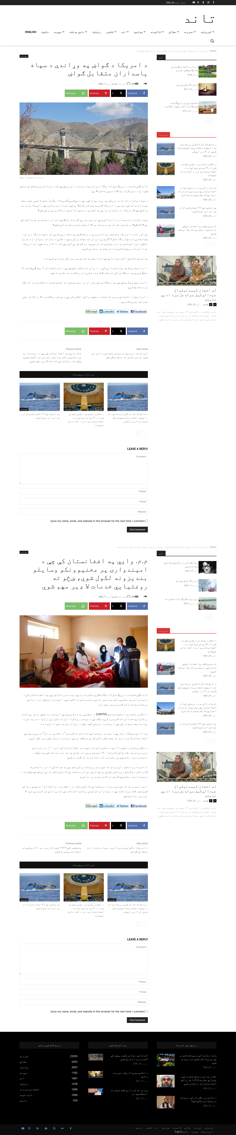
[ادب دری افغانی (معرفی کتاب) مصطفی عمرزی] (207, 71)
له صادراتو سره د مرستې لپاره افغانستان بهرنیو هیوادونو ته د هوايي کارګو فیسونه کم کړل (197, 191)
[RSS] (37, 1128)
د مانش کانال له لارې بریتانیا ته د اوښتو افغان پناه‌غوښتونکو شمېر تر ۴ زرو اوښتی (128, 418)
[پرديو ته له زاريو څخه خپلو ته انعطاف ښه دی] (95, 1091)
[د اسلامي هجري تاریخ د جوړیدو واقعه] (95, 1074)
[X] (198, 3)
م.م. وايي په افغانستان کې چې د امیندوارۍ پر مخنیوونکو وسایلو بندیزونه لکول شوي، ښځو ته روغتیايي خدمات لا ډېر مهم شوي (52, 357)
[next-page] (138, 433)
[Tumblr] (203, 3)
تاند (114, 83)
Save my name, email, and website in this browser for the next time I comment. (97, 520)
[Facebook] (213, 3)
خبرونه (204, 50)
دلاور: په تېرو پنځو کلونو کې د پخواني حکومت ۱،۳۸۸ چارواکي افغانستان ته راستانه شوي (198, 1080)
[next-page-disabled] (208, 244)
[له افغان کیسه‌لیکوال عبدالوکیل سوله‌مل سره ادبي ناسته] (186, 271)
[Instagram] (208, 3)
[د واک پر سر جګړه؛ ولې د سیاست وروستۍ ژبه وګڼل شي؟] (166, 1102)
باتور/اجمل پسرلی (187, 84)
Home (213, 50)
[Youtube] (194, 3)
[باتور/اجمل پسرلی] (207, 89)
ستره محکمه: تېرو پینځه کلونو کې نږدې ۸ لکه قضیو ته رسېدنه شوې (198, 1059)
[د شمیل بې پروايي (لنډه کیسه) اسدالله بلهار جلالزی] (207, 107)
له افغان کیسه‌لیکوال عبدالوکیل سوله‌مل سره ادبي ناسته (188, 295)
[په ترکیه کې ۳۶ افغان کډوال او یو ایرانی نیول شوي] (40, 397)
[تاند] (129, 83)
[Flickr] (62, 1128)
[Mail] (46, 1128)
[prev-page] (144, 433)
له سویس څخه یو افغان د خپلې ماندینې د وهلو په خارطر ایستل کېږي (197, 230)
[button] (212, 40)
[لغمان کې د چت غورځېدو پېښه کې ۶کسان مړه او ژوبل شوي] (95, 1057)
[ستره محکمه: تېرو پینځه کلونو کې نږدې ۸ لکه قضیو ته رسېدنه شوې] (166, 1060)
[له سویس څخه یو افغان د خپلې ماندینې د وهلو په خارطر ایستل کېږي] (166, 230)
